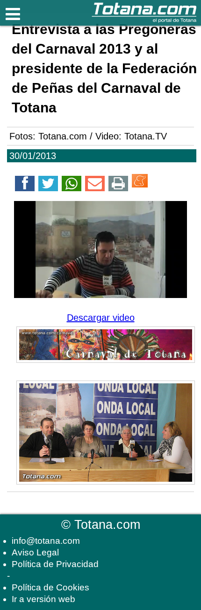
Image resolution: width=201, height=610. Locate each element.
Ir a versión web (43, 599)
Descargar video (101, 317)
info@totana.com (46, 541)
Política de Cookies (50, 587)
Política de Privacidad (55, 564)
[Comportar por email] (95, 185)
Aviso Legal (35, 552)
